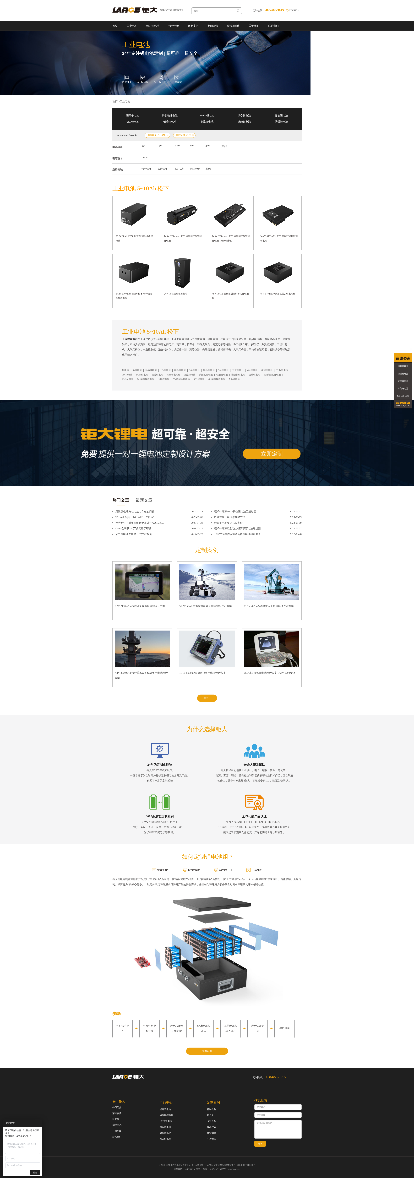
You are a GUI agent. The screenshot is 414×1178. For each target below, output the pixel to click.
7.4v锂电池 (234, 379)
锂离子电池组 (173, 375)
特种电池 (174, 25)
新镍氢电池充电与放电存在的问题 (134, 511)
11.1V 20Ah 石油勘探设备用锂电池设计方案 (269, 606)
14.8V (177, 146)
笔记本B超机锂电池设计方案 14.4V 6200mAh (269, 672)
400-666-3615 (403, 396)
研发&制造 (233, 25)
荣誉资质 (116, 1113)
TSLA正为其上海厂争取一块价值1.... (136, 517)
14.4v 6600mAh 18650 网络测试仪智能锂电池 (183, 238)
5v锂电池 (137, 370)
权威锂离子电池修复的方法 (229, 517)
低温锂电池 (169, 121)
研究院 (115, 1119)
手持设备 (211, 1139)
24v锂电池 (194, 370)
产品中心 (166, 1102)
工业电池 (132, 25)
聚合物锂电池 (238, 375)
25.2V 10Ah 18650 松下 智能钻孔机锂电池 (134, 238)
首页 (115, 25)
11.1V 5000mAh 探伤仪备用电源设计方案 (202, 672)
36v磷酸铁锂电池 (181, 379)
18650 (145, 157)
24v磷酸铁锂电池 (145, 379)
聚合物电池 (244, 115)
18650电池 (127, 375)
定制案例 (193, 25)
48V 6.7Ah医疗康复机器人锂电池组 (277, 294)
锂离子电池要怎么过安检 (228, 522)
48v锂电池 (252, 370)
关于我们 (254, 25)
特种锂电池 (180, 370)
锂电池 (125, 370)
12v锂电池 (165, 370)
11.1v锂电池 (282, 370)
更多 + (207, 698)
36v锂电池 (223, 370)
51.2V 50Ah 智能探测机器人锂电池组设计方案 (205, 606)
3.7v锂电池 (199, 379)
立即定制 (207, 1051)
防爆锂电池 (281, 121)
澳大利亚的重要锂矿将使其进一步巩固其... (139, 522)
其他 (224, 146)
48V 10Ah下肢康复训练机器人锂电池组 (230, 296)
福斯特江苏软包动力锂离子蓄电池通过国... (238, 528)
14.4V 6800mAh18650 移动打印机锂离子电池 (279, 238)
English (293, 10)
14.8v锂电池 (142, 375)
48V (208, 146)
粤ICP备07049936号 (246, 1165)
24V (192, 146)
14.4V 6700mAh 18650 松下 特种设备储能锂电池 (134, 296)
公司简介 (116, 1107)
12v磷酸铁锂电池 (272, 375)
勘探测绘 (195, 168)
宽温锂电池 (207, 121)
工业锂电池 (238, 370)
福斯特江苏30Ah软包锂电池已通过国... (236, 511)
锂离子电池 (132, 115)
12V (160, 146)
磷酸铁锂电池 (170, 115)
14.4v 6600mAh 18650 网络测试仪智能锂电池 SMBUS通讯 (231, 238)
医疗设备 (163, 168)
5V (143, 146)
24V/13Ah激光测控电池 (175, 294)
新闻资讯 (213, 25)
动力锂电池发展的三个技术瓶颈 (133, 534)
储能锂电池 (281, 115)
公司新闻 (116, 1131)
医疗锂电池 (163, 379)
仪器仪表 (179, 168)
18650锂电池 (207, 115)
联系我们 (273, 25)
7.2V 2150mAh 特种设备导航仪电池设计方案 (140, 606)
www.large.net (234, 1169)
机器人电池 (127, 379)
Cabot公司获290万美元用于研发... (134, 528)
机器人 (210, 1115)
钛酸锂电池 (244, 121)
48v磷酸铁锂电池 (216, 379)
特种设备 (147, 168)
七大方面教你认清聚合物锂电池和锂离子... (238, 534)
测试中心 (116, 1125)
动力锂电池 (152, 25)
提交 (260, 1144)
